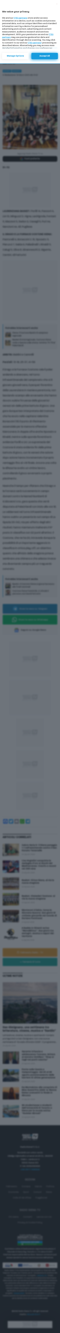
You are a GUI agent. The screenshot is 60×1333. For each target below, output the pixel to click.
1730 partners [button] (20, 18)
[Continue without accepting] (57, 4)
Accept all (44, 56)
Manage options (15, 56)
